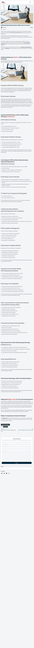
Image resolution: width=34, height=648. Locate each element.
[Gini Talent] (3, 2)
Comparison (5, 426)
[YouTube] (4, 473)
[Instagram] (9, 473)
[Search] (31, 469)
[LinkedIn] (7, 473)
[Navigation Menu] (30, 2)
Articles (32, 27)
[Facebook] (2, 473)
